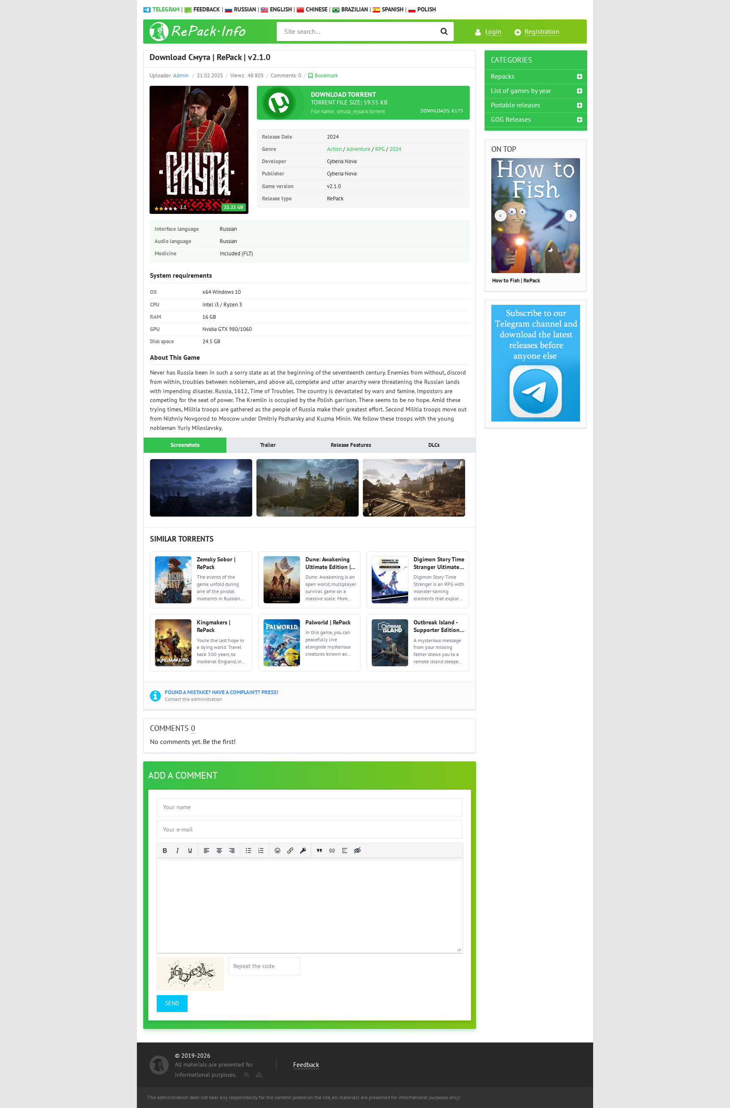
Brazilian (354, 9)
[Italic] (177, 850)
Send (172, 1003)
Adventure (358, 149)
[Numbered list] (261, 850)
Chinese (315, 9)
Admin (180, 75)
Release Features (351, 445)
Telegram (166, 9)
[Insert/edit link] (290, 850)
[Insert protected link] (303, 850)
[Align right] (232, 850)
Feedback (206, 9)
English (280, 9)
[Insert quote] (319, 850)
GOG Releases (511, 119)
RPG (380, 149)
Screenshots (185, 445)
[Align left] (206, 850)
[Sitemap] (258, 1073)
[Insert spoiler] (344, 850)
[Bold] (164, 850)
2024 (395, 149)
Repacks (503, 76)
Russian (244, 9)
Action (334, 149)
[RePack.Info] (199, 31)
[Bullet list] (248, 850)
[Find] (444, 31)
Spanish (391, 9)
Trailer (268, 445)
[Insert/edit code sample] (332, 850)
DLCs (433, 445)
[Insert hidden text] (357, 850)
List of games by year (521, 91)
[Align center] (219, 850)
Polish (426, 9)
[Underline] (190, 850)
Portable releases (515, 105)
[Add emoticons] (277, 850)
